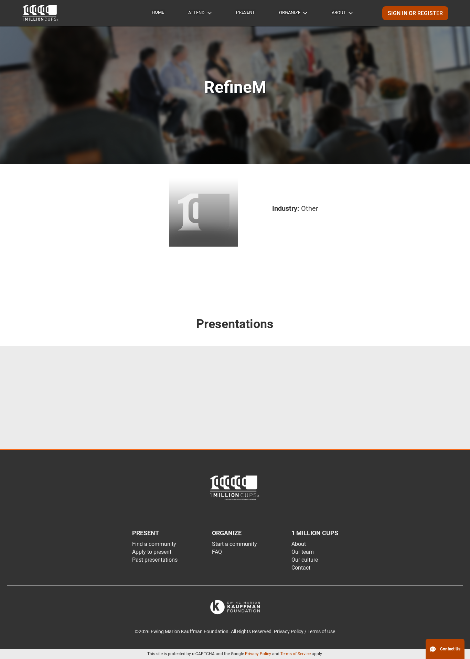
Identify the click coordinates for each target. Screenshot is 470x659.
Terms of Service (295, 653)
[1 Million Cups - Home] (41, 13)
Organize (289, 12)
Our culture (304, 560)
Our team (302, 552)
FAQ (217, 552)
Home (158, 12)
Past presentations (155, 560)
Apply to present (151, 552)
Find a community (154, 544)
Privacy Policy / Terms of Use (304, 632)
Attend (196, 12)
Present (245, 12)
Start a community (234, 544)
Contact (300, 567)
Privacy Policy (258, 653)
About (339, 12)
